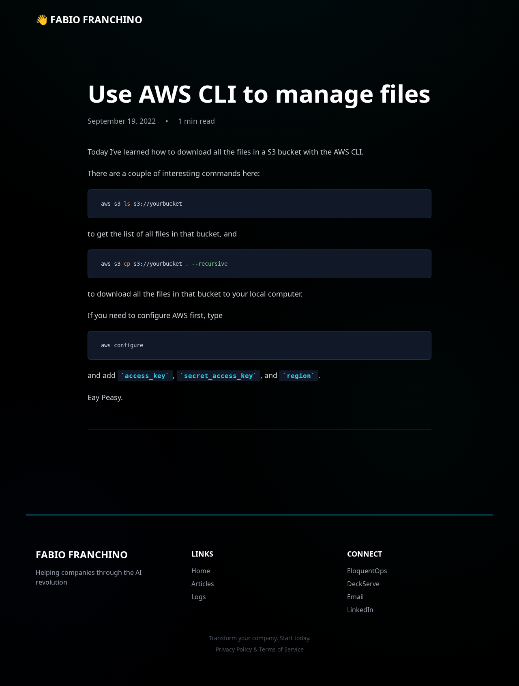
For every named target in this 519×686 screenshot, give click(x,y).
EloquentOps (367, 570)
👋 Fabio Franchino (89, 19)
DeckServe (363, 583)
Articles (202, 583)
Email (355, 596)
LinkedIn (360, 609)
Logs (198, 596)
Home (200, 570)
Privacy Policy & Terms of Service (260, 649)
